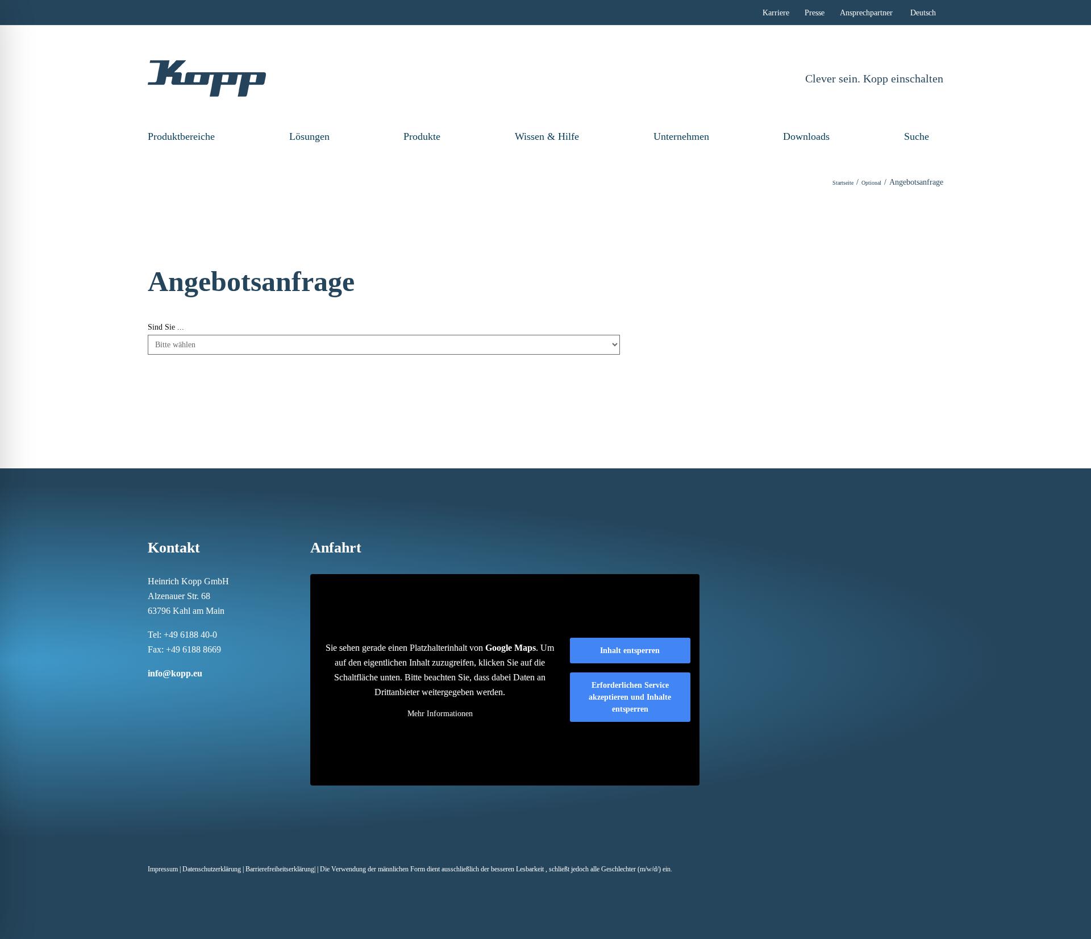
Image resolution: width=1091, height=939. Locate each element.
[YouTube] (225, 695)
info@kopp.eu (175, 673)
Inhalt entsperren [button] (630, 650)
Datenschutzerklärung (211, 869)
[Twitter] (210, 695)
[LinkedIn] (180, 695)
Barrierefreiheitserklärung (279, 869)
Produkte (421, 136)
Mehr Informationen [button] (440, 713)
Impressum (163, 869)
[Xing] (195, 695)
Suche (916, 136)
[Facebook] (151, 695)
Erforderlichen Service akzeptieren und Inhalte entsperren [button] (630, 697)
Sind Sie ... (166, 327)
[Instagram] (166, 695)
